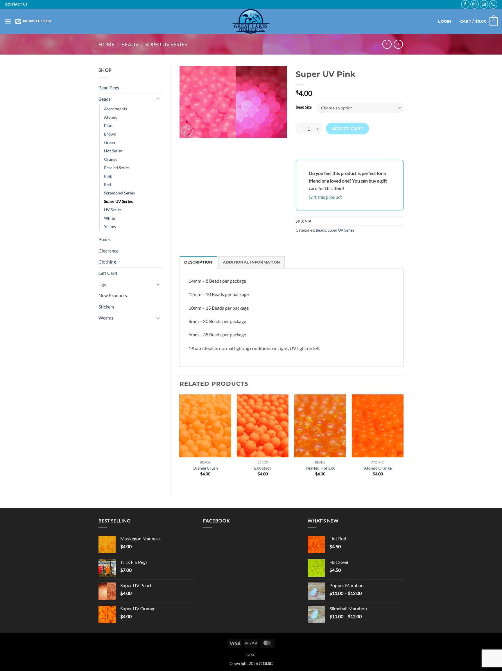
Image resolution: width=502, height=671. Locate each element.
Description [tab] (198, 262)
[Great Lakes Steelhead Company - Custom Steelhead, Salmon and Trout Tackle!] (251, 21)
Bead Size (304, 107)
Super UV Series (166, 44)
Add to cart (347, 128)
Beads (129, 44)
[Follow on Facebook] (465, 4)
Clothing (107, 261)
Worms (105, 317)
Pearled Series (117, 167)
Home (106, 44)
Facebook (216, 520)
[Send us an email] (484, 4)
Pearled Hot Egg (320, 468)
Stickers (106, 306)
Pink (108, 176)
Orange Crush (205, 468)
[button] (7, 21)
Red (107, 184)
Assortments (115, 108)
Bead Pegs (108, 87)
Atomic (110, 117)
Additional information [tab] (251, 262)
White (109, 218)
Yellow (110, 226)
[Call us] (493, 4)
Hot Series (113, 150)
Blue (108, 125)
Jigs (102, 284)
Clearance (108, 250)
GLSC (250, 654)
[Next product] (386, 44)
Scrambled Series (119, 192)
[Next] (403, 440)
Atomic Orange (378, 468)
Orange (110, 159)
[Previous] (179, 440)
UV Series (112, 209)
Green (109, 142)
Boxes (104, 239)
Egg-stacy (262, 468)
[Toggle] (158, 98)
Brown (110, 133)
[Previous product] (398, 44)
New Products (112, 295)
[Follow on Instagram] (474, 4)
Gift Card (107, 273)
